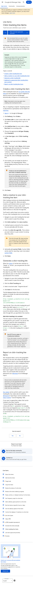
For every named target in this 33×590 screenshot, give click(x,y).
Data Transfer (7, 397)
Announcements (20, 6)
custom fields (8, 253)
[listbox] (8, 581)
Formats (7, 536)
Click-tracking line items (11, 529)
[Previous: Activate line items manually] (5, 33)
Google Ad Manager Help (13, 2)
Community (12, 6)
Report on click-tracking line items (13, 84)
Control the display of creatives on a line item (16, 512)
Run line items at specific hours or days (15, 505)
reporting (5, 110)
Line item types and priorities (12, 532)
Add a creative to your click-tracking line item (17, 76)
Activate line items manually (12, 525)
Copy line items (9, 484)
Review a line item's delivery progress (14, 491)
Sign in (6, 113)
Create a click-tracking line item (13, 73)
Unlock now (5, 571)
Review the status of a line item (13, 488)
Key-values (6, 392)
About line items (9, 474)
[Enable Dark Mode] (14, 580)
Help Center (4, 6)
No (20, 435)
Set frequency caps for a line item (14, 498)
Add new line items (10, 478)
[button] (2, 2)
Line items (6, 470)
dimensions (6, 396)
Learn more (12, 13)
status (10, 263)
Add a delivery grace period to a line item (15, 502)
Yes (12, 435)
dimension (15, 373)
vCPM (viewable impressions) (12, 522)
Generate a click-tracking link (12, 78)
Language (6, 578)
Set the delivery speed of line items (14, 508)
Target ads (8, 481)
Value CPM (8, 519)
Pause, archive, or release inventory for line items (17, 495)
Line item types (9, 515)
